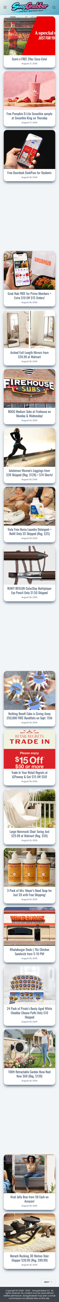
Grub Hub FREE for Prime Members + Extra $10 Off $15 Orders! (29, 295)
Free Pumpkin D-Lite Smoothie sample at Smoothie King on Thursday (29, 115)
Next (46, 1282)
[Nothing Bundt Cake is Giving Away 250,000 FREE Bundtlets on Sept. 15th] (29, 690)
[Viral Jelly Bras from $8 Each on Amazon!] (29, 1173)
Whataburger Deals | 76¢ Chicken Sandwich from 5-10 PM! (29, 951)
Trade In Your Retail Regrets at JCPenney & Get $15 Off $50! (29, 774)
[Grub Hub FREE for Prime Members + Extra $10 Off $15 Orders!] (29, 270)
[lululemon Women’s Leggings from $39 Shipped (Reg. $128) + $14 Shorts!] (29, 447)
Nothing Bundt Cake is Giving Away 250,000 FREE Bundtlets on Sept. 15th (29, 715)
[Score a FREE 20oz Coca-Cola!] (29, 35)
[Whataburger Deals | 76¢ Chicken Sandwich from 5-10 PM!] (29, 926)
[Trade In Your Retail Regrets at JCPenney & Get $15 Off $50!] (29, 749)
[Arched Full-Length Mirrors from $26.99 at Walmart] (29, 329)
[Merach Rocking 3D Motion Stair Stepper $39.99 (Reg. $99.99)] (29, 1232)
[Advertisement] (29, 215)
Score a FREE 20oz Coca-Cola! (29, 58)
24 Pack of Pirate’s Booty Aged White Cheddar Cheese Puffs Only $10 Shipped (29, 1012)
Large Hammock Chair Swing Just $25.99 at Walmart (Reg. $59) (29, 833)
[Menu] (5, 7)
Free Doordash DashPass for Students (29, 172)
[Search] (54, 7)
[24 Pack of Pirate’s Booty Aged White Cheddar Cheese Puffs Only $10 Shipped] (29, 985)
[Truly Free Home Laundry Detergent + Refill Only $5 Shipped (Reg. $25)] (29, 506)
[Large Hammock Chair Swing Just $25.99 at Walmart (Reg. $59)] (29, 808)
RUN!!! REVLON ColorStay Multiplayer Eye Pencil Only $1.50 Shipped (29, 590)
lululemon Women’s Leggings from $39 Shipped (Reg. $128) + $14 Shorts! (29, 472)
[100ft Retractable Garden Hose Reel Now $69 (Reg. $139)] (29, 1048)
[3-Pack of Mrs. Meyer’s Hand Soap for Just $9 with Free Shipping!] (29, 867)
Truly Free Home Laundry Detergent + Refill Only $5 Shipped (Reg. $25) (29, 531)
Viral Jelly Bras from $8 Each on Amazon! (29, 1199)
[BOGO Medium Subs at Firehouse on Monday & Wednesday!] (29, 388)
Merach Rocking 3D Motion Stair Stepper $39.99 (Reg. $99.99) (29, 1258)
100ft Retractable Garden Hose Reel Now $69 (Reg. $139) (29, 1073)
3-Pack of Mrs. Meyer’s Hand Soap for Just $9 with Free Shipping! (29, 892)
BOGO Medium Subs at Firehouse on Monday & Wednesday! (29, 413)
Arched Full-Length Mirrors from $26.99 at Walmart (29, 354)
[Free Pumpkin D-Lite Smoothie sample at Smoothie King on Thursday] (29, 90)
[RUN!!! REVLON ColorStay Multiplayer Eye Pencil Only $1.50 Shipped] (29, 565)
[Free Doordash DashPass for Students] (29, 149)
